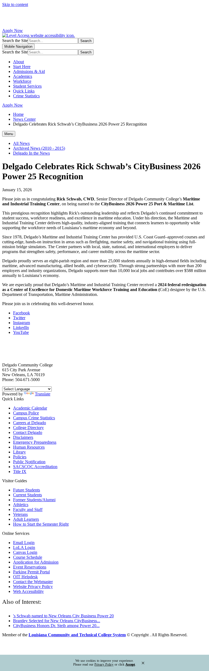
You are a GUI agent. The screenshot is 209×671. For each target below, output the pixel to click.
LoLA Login (24, 547)
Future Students (26, 490)
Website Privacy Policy (33, 586)
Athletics (20, 504)
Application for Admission (36, 562)
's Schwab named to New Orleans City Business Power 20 (63, 616)
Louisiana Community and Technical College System (77, 634)
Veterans (20, 514)
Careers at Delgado (29, 422)
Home (18, 114)
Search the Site (15, 40)
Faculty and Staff (27, 509)
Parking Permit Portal (31, 572)
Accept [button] (130, 664)
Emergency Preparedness (34, 442)
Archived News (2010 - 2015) (39, 148)
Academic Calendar (30, 408)
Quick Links (24, 91)
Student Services (27, 86)
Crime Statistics (26, 96)
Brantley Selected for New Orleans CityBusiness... (56, 620)
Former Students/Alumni (34, 499)
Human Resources (29, 447)
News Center (24, 119)
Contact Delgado (27, 432)
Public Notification (29, 461)
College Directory (28, 427)
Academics (22, 76)
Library (19, 452)
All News (21, 143)
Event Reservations (29, 567)
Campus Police (26, 413)
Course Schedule (27, 557)
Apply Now (12, 30)
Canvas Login (25, 552)
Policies (19, 457)
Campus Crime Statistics (34, 418)
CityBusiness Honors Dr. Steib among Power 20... (56, 625)
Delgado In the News (31, 153)
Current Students (27, 495)
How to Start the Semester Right (41, 524)
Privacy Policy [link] (103, 664)
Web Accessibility (28, 591)
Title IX (19, 471)
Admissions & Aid (29, 71)
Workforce (22, 81)
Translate (42, 394)
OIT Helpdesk (25, 576)
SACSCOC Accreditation (35, 466)
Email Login (24, 542)
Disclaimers (23, 437)
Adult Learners (26, 519)
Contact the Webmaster (33, 581)
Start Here (21, 66)
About (18, 61)
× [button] (143, 662)
